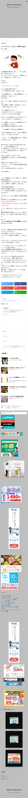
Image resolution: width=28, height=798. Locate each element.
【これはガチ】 (5, 596)
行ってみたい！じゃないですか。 (9, 609)
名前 (4, 331)
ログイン (3, 774)
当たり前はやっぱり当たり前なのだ (17, 386)
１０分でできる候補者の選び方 (16, 396)
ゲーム (6, 300)
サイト (4, 341)
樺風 (9, 300)
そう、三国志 (4, 601)
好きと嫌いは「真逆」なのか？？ (17, 367)
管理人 (7, 303)
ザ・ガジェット (5, 603)
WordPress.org (4, 779)
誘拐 (14, 300)
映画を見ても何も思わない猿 (8, 606)
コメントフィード (5, 777)
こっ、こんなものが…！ (7, 599)
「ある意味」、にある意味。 (11, 407)
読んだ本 (3, 611)
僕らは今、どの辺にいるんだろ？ (14, 792)
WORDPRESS (4, 595)
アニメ (3, 300)
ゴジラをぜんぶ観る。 (6, 602)
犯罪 (12, 300)
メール (5, 336)
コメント (5, 314)
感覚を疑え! (4, 298)
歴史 (2, 608)
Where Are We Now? (14, 5)
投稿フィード (4, 776)
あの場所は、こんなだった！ (8, 598)
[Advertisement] (14, 23)
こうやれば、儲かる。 (14, 358)
